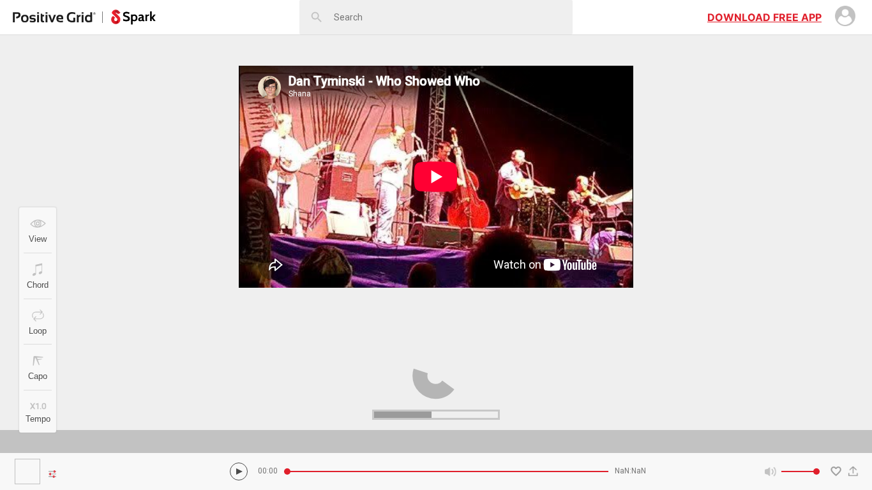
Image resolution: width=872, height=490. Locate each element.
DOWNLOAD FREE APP (764, 17)
